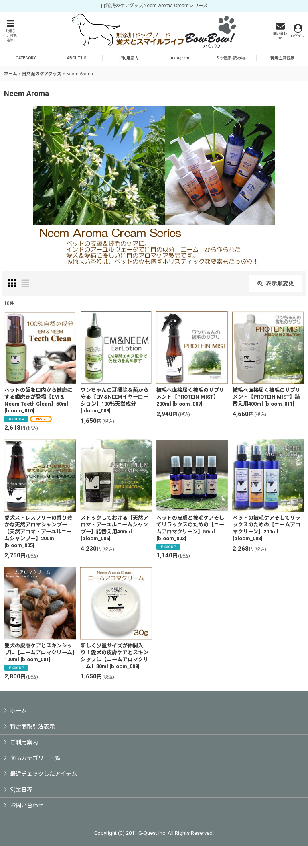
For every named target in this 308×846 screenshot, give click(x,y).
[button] (10, 31)
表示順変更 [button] (280, 283)
